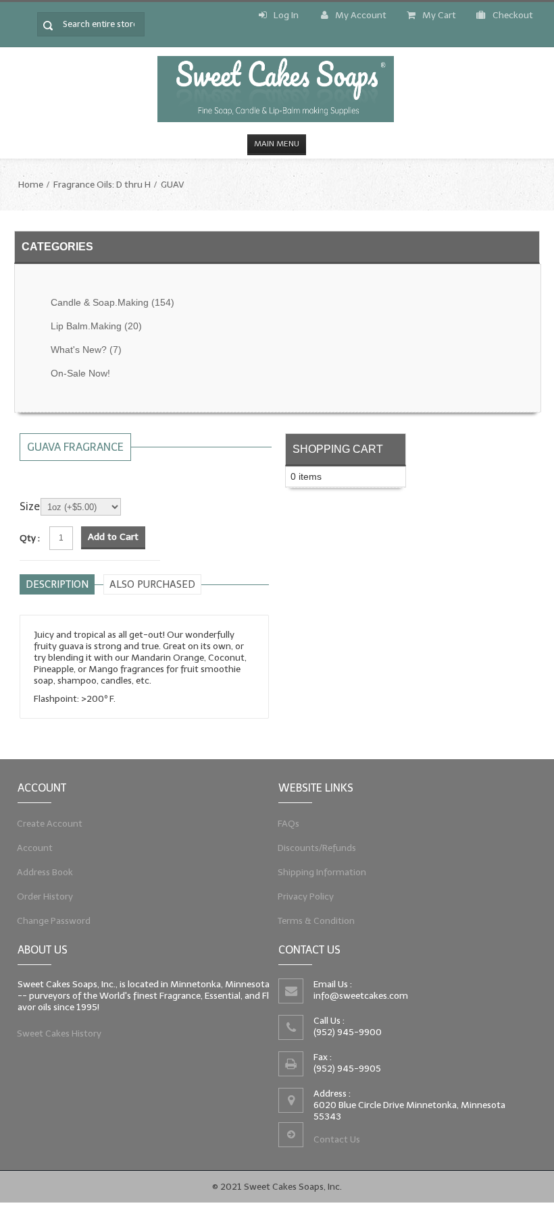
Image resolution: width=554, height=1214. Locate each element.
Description (57, 584)
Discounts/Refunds (317, 848)
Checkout (513, 15)
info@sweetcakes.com (360, 995)
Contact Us (336, 1139)
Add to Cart (113, 537)
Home (30, 184)
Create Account (50, 823)
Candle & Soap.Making (112, 303)
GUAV (172, 184)
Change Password (54, 921)
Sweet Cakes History (59, 1033)
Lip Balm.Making (96, 326)
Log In (286, 15)
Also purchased (152, 584)
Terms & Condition (316, 921)
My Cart (439, 15)
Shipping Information (322, 872)
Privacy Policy (306, 896)
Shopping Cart (338, 449)
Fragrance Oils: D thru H (102, 184)
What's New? (86, 350)
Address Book (45, 872)
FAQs (288, 823)
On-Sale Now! (80, 373)
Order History (45, 896)
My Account (360, 15)
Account (35, 848)
